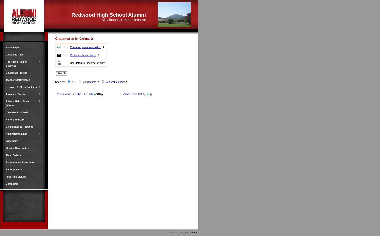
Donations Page (15, 54)
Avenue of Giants (14, 94)
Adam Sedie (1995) (134, 94)
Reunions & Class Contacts (20, 87)
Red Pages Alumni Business (15, 63)
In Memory (12, 141)
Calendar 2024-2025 (17, 112)
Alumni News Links (15, 134)
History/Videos (14, 169)
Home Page (12, 47)
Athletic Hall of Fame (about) (16, 103)
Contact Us (12, 183)
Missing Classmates (17, 148)
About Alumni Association (20, 162)
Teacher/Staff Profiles (18, 80)
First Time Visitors (16, 176)
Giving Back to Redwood (19, 126)
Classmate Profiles (16, 73)
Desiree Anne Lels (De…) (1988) (74, 94)
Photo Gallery (13, 155)
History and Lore (15, 119)
